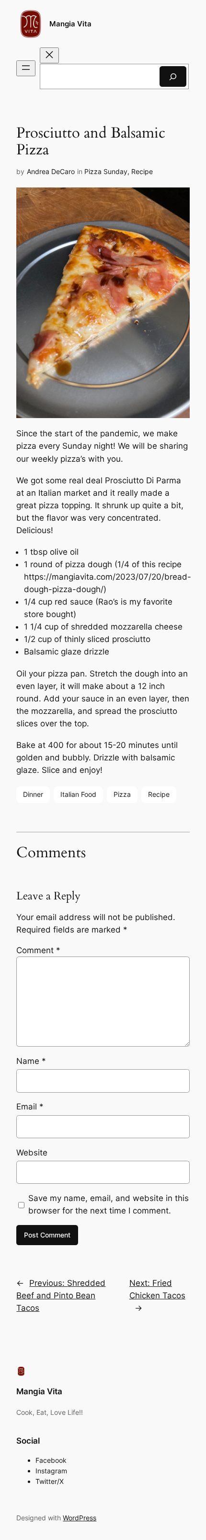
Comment (38, 950)
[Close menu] (49, 55)
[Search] (173, 76)
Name (31, 1061)
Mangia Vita (70, 24)
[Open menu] (25, 68)
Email (30, 1106)
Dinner (33, 794)
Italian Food (78, 794)
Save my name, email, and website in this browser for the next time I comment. (108, 1204)
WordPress (79, 1518)
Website (31, 1152)
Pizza (122, 794)
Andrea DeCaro (51, 171)
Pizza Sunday (105, 171)
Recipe (142, 171)
